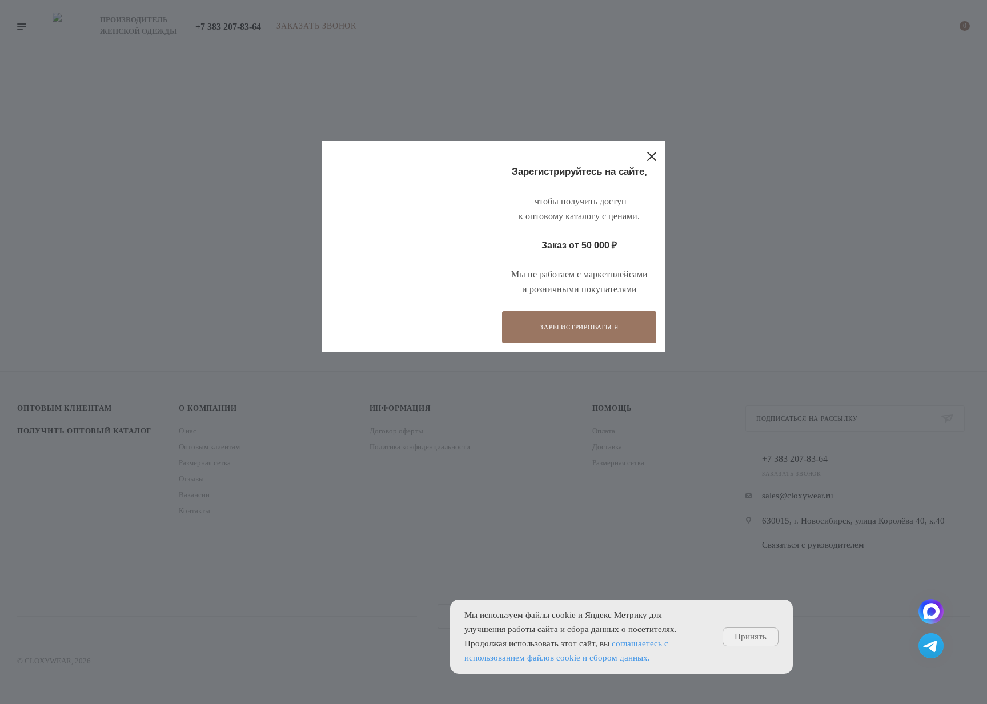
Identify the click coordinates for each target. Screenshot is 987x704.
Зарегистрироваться (579, 327)
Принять (751, 636)
